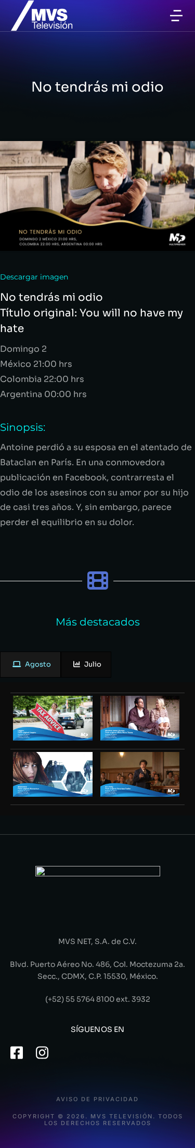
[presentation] (30, 665)
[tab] (30, 665)
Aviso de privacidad (97, 1099)
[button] (176, 15)
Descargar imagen (34, 277)
